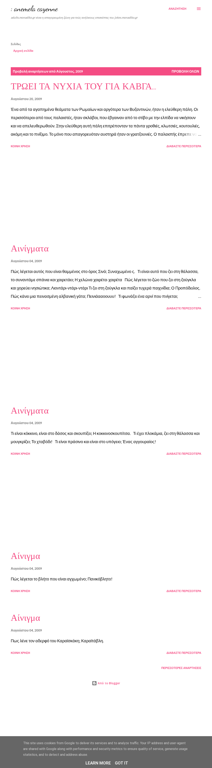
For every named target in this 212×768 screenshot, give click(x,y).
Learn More (98, 763)
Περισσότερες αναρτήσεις (181, 668)
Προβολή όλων (185, 71)
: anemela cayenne (34, 8)
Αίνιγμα (25, 556)
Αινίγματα (30, 248)
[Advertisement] (111, 32)
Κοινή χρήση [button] (20, 146)
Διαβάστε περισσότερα (183, 146)
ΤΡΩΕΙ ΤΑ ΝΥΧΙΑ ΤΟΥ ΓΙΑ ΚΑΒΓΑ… (84, 86)
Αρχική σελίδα (23, 50)
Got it (121, 763)
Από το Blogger (108, 683)
